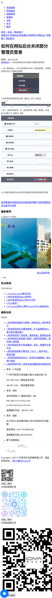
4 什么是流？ (12, 303)
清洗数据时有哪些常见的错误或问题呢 (19, 202)
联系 (8, 27)
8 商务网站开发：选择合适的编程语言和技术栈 (28, 364)
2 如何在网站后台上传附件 (18, 297)
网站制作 (32, 35)
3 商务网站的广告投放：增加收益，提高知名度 (28, 335)
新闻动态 (14, 35)
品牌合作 (5, 35)
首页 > (4, 32)
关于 (8, 23)
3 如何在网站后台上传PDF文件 (20, 300)
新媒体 (9, 17)
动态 (8, 20)
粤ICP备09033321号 (21, 461)
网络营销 (10, 14)
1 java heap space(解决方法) (18, 293)
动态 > (11, 32)
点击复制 (11, 595)
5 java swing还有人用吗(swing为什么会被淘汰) (27, 306)
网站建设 (10, 11)
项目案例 (10, 8)
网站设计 (41, 35)
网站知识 (18, 32)
